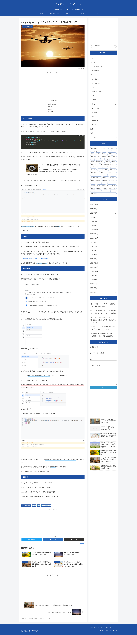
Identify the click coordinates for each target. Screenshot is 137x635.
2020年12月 (103, 263)
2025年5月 (103, 213)
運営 (103, 133)
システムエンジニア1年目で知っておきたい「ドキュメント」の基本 (102, 328)
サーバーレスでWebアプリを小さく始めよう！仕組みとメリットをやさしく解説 (103, 312)
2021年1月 (103, 259)
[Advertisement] (53, 84)
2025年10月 (103, 205)
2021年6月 (103, 242)
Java (104, 104)
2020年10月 (103, 271)
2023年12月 (103, 230)
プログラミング (104, 66)
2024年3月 (103, 225)
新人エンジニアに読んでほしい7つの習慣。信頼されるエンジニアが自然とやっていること (103, 319)
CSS (104, 87)
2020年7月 (103, 280)
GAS (39, 505)
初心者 (104, 125)
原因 (50, 106)
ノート (103, 75)
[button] (74, 539)
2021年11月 (103, 238)
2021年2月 (103, 255)
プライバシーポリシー (111, 628)
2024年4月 (103, 221)
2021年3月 (103, 250)
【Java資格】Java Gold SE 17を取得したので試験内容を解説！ (102, 305)
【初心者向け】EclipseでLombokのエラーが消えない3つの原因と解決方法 (103, 334)
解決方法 (51, 109)
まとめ (51, 112)
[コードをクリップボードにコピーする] (83, 138)
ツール (103, 62)
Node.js (104, 112)
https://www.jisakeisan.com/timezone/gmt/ (35, 258)
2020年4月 (103, 292)
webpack (104, 121)
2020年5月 (103, 288)
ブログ (104, 137)
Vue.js (104, 116)
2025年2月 (103, 217)
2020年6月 (103, 284)
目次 (50, 100)
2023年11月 (103, 234)
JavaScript (104, 108)
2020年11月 (103, 267)
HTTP (104, 100)
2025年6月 (103, 209)
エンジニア (103, 58)
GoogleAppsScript (27, 505)
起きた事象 (52, 104)
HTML (104, 96)
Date (35, 505)
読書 (103, 129)
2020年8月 (103, 275)
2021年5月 (103, 246)
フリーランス (103, 79)
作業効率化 (104, 71)
